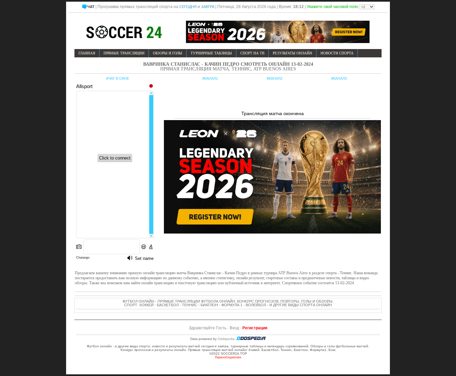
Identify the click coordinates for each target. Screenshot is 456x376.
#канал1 (210, 78)
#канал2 (274, 78)
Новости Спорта (337, 53)
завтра (207, 7)
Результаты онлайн (292, 53)
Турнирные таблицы (211, 53)
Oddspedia (227, 339)
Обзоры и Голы (167, 53)
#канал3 (339, 78)
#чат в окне (117, 78)
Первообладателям (228, 357)
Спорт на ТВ (252, 53)
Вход (234, 328)
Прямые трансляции (124, 53)
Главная (86, 53)
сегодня (188, 7)
